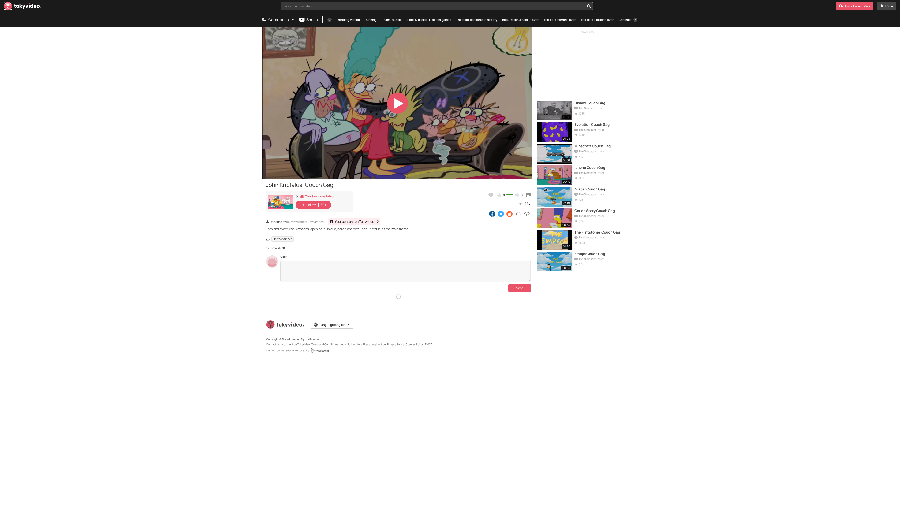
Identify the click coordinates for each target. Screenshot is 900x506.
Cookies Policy (415, 344)
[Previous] (329, 20)
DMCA (428, 344)
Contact (271, 344)
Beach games (441, 20)
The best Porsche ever (597, 20)
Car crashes (627, 20)
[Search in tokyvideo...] (589, 6)
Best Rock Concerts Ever (520, 20)
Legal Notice (347, 344)
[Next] (635, 20)
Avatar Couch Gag (589, 189)
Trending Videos (348, 20)
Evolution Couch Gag (592, 124)
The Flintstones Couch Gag (597, 232)
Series (312, 19)
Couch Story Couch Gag (594, 210)
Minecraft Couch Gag (592, 146)
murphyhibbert (296, 222)
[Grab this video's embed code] (526, 213)
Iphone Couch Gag (589, 167)
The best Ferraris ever (560, 20)
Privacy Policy (395, 344)
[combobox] (437, 6)
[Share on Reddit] (509, 213)
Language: (332, 325)
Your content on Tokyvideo (294, 344)
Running (371, 20)
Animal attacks (392, 20)
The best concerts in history (476, 20)
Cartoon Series (282, 239)
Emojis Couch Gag (589, 254)
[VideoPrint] (320, 351)
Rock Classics (417, 20)
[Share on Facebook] (492, 213)
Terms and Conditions (324, 344)
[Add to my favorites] (490, 195)
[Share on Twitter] (501, 213)
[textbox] (433, 6)
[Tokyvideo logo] (23, 7)
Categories (278, 19)
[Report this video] (528, 195)
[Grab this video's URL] (518, 213)
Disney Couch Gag (589, 103)
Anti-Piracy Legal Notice (371, 344)
